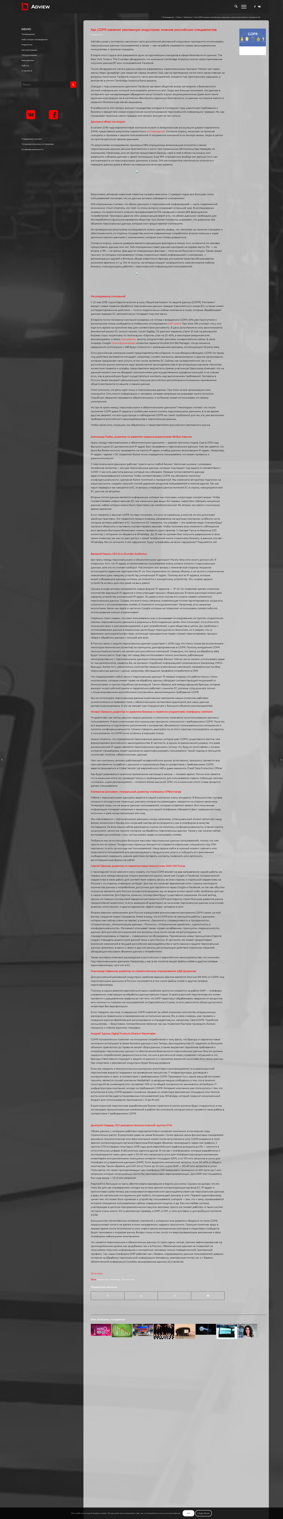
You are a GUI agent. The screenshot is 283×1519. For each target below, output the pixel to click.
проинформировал (123, 343)
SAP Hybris (174, 323)
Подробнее (204, 1513)
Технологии (127, 1279)
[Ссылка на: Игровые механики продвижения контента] (227, 1331)
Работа (25, 65)
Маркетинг (97, 34)
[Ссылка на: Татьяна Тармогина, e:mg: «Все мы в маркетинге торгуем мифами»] (248, 1331)
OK (188, 1513)
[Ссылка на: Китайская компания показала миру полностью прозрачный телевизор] (143, 1330)
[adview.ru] (36, 6)
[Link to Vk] (259, 6)
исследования (156, 131)
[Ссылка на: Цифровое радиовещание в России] (185, 1331)
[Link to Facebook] (255, 6)
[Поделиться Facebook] (107, 1296)
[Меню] (242, 6)
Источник (97, 1273)
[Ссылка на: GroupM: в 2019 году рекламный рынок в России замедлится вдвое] (122, 1330)
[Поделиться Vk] (207, 1296)
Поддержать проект (32, 139)
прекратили (128, 339)
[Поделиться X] (141, 1296)
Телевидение (28, 34)
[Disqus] (178, 1389)
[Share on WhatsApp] (174, 1296)
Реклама (115, 1279)
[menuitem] (236, 6)
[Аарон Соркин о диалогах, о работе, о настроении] (2, 759)
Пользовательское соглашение (38, 144)
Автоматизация (29, 50)
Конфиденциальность (32, 149)
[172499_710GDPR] (252, 42)
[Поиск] (236, 6)
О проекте (27, 71)
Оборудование (29, 55)
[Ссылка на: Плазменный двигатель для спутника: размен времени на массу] (206, 1329)
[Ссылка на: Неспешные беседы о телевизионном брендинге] (164, 1331)
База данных (28, 60)
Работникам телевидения (34, 39)
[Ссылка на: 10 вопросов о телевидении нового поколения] (101, 1330)
